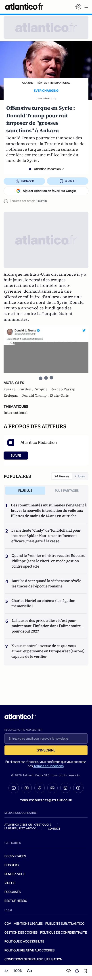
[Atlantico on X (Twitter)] (26, 788)
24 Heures (61, 476)
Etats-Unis (59, 395)
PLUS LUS (25, 490)
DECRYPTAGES (15, 856)
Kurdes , (26, 389)
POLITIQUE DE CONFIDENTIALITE (63, 932)
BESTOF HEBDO (15, 901)
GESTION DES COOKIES (21, 932)
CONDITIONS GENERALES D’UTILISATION (33, 959)
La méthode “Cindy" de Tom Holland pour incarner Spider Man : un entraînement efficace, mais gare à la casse (46, 535)
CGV (7, 923)
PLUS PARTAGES (67, 490)
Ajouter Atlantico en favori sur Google (49, 191)
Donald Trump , (35, 395)
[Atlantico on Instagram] (65, 788)
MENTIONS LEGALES (28, 923)
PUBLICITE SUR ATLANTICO (64, 923)
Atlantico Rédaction (47, 169)
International (60, 82)
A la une (27, 82)
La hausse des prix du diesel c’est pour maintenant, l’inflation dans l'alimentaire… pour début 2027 (48, 625)
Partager (27, 181)
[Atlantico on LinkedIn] (52, 788)
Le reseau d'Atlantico (20, 828)
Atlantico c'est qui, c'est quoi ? (27, 824)
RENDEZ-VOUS (14, 874)
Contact (54, 828)
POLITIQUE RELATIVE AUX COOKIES (29, 950)
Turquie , (42, 389)
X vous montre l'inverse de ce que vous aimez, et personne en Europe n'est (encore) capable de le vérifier (47, 651)
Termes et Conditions (48, 766)
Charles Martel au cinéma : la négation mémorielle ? (43, 603)
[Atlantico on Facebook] (39, 788)
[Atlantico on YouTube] (78, 788)
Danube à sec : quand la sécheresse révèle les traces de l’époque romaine (46, 583)
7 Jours (80, 476)
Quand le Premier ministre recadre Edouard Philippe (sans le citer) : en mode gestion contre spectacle (49, 561)
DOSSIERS (11, 865)
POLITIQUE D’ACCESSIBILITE (24, 941)
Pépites (42, 82)
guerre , (11, 389)
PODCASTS (12, 892)
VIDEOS (9, 883)
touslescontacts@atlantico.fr (46, 800)
